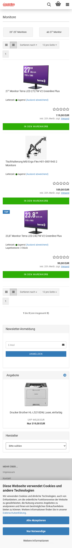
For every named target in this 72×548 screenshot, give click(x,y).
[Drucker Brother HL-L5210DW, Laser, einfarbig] (36, 394)
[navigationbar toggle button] (67, 4)
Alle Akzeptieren (36, 520)
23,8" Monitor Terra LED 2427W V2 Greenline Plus (34, 235)
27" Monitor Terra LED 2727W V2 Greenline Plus (33, 91)
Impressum (9, 472)
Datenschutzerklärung (14, 512)
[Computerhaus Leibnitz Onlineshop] (7, 4)
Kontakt (7, 478)
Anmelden (36, 354)
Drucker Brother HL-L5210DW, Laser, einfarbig (36, 412)
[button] (6, 45)
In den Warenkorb (36, 126)
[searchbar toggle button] (49, 4)
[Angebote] (64, 375)
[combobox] (29, 45)
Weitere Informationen (36, 540)
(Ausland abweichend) (37, 100)
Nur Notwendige (36, 531)
